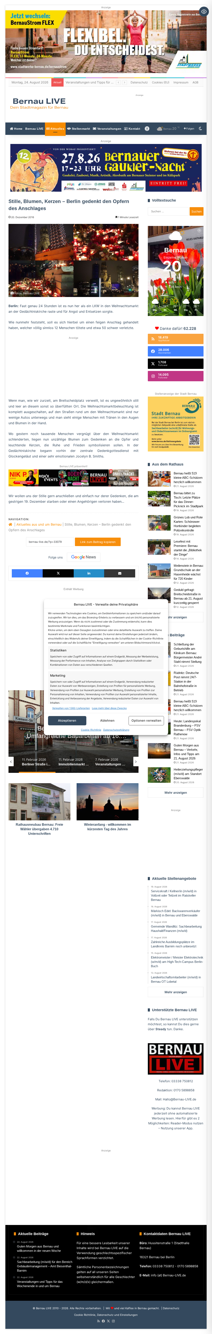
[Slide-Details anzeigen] (106, 168)
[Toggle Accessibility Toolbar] (204, 11)
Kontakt (134, 128)
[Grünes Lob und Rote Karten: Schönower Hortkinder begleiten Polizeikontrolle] (159, 523)
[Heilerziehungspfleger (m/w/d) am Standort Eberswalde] (159, 775)
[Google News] (83, 557)
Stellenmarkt (80, 128)
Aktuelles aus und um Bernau (38, 524)
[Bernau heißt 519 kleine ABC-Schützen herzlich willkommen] (159, 479)
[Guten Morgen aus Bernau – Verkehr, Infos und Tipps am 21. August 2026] (159, 751)
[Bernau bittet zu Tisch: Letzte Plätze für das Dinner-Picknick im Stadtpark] (159, 498)
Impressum (180, 82)
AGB (195, 82)
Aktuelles (57, 128)
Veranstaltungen (109, 128)
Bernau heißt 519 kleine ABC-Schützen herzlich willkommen (188, 478)
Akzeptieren (67, 720)
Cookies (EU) (160, 82)
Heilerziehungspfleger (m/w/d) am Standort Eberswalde (188, 774)
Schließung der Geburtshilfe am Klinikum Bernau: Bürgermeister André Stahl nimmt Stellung (188, 653)
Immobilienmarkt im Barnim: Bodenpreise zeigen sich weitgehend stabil (73, 736)
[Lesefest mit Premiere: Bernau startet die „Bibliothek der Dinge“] (159, 547)
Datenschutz (139, 82)
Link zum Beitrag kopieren (98, 542)
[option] (37, 761)
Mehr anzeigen (176, 617)
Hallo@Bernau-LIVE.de (179, 1099)
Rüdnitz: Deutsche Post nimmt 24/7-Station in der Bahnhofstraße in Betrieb (186, 681)
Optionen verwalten (146, 720)
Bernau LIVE (34, 128)
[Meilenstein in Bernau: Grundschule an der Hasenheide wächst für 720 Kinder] (159, 571)
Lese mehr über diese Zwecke (109, 708)
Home (18, 128)
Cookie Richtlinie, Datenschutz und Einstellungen (106, 1314)
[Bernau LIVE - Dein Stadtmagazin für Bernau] (38, 103)
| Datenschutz (169, 1308)
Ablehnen (107, 720)
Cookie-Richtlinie (91, 729)
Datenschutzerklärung (116, 729)
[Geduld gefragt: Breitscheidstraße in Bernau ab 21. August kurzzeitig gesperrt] (159, 595)
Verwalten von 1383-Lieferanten (71, 708)
